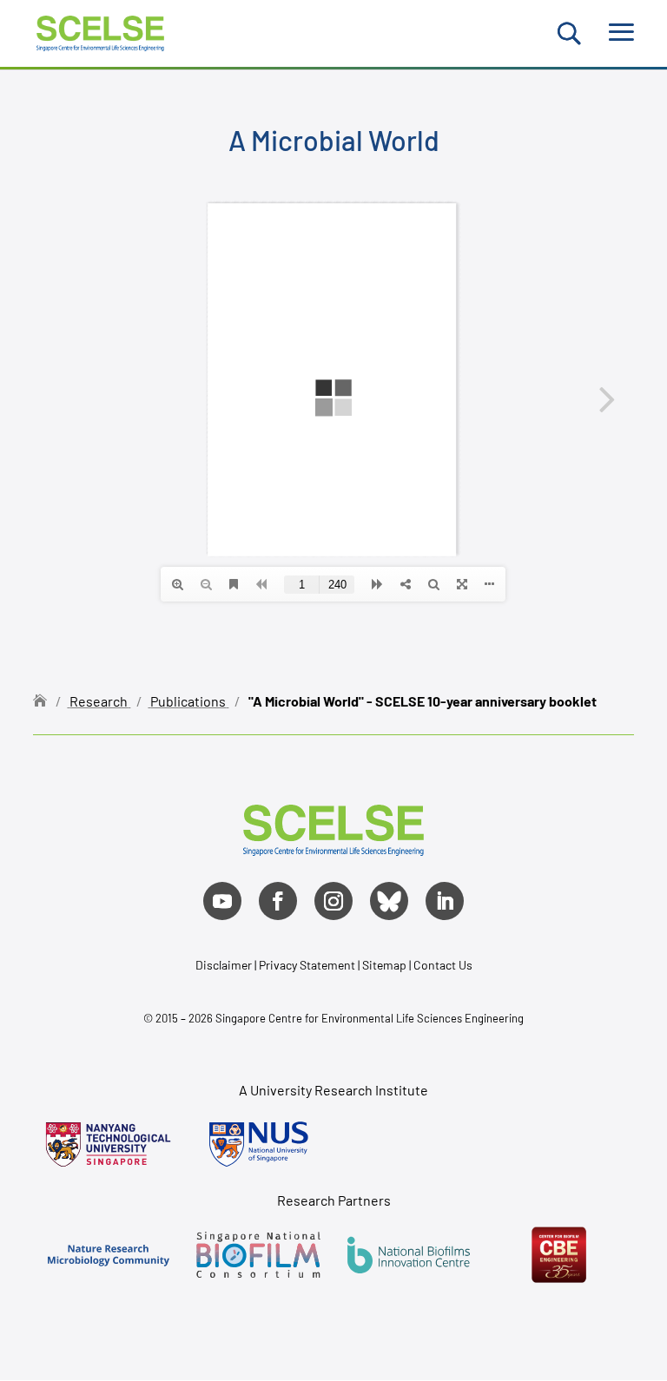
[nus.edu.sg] (258, 1144)
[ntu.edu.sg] (108, 1144)
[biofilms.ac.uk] (409, 1255)
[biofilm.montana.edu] (559, 1255)
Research (98, 701)
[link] (333, 849)
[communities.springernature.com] (108, 1255)
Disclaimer (223, 964)
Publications (188, 701)
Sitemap (384, 964)
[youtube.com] (222, 901)
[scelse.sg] (100, 31)
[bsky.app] (389, 901)
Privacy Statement (308, 964)
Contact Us (442, 964)
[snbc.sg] (258, 1255)
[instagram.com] (333, 901)
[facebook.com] (278, 901)
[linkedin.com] (445, 901)
